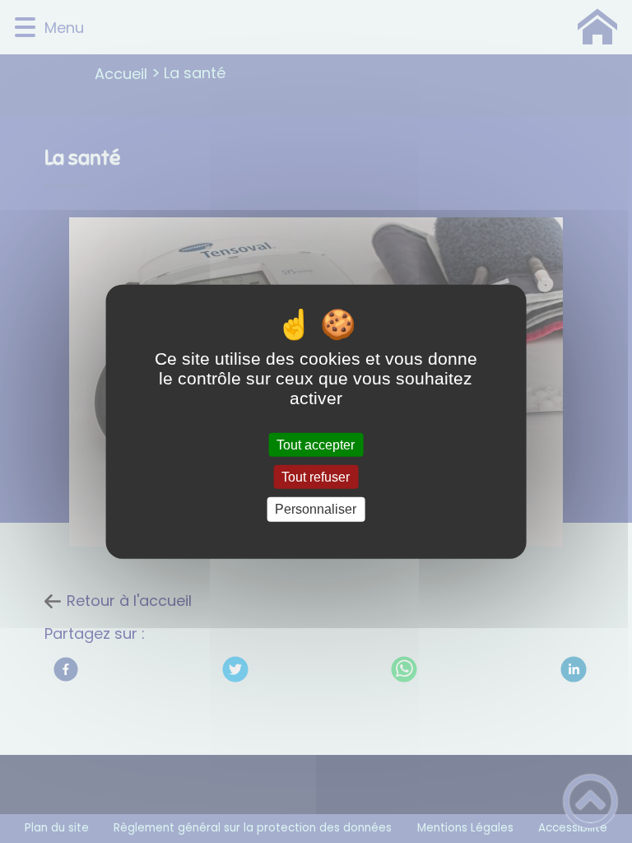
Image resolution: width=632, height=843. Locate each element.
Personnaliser (315, 509)
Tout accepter (315, 445)
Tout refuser (315, 477)
